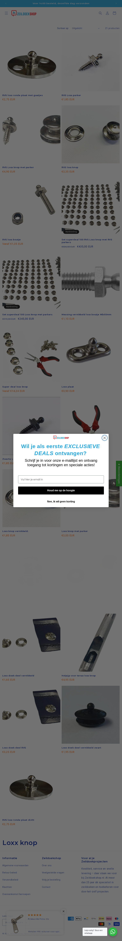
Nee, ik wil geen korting (61, 501)
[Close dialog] (104, 438)
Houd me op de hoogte (61, 490)
